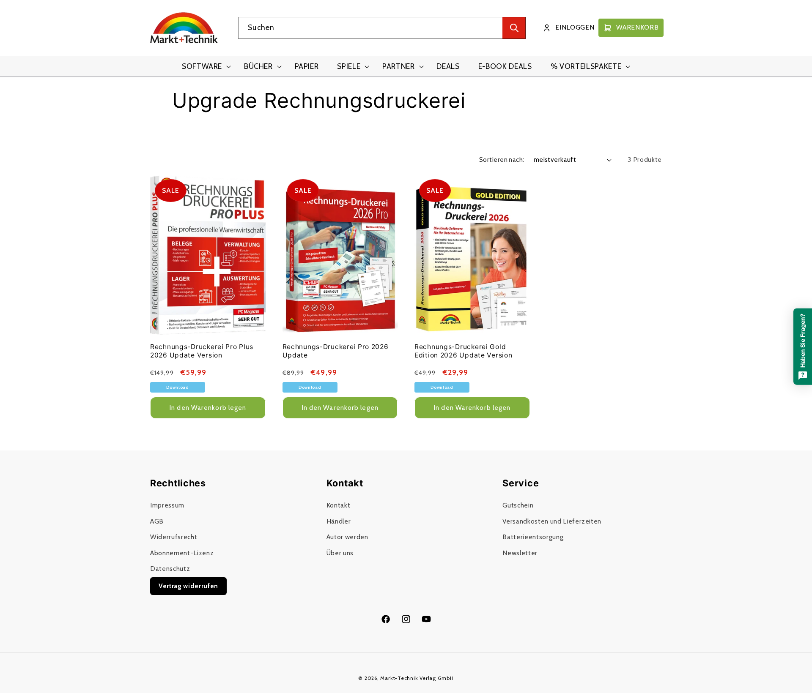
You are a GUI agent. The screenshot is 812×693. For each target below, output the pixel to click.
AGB (157, 521)
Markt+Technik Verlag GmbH (416, 678)
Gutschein (517, 505)
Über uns (340, 552)
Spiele (348, 66)
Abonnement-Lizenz (182, 552)
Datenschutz (170, 569)
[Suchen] (514, 28)
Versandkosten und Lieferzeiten (551, 521)
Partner (398, 66)
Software (202, 66)
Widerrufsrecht (173, 537)
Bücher (258, 66)
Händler (338, 521)
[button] (204, 66)
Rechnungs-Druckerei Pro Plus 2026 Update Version (201, 351)
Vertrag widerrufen (188, 585)
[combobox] (382, 27)
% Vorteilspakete (586, 66)
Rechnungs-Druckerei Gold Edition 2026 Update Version (463, 351)
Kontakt (338, 505)
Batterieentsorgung (532, 537)
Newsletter (520, 552)
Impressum (167, 505)
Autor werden (347, 537)
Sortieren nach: (501, 160)
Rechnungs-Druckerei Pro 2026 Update (336, 351)
